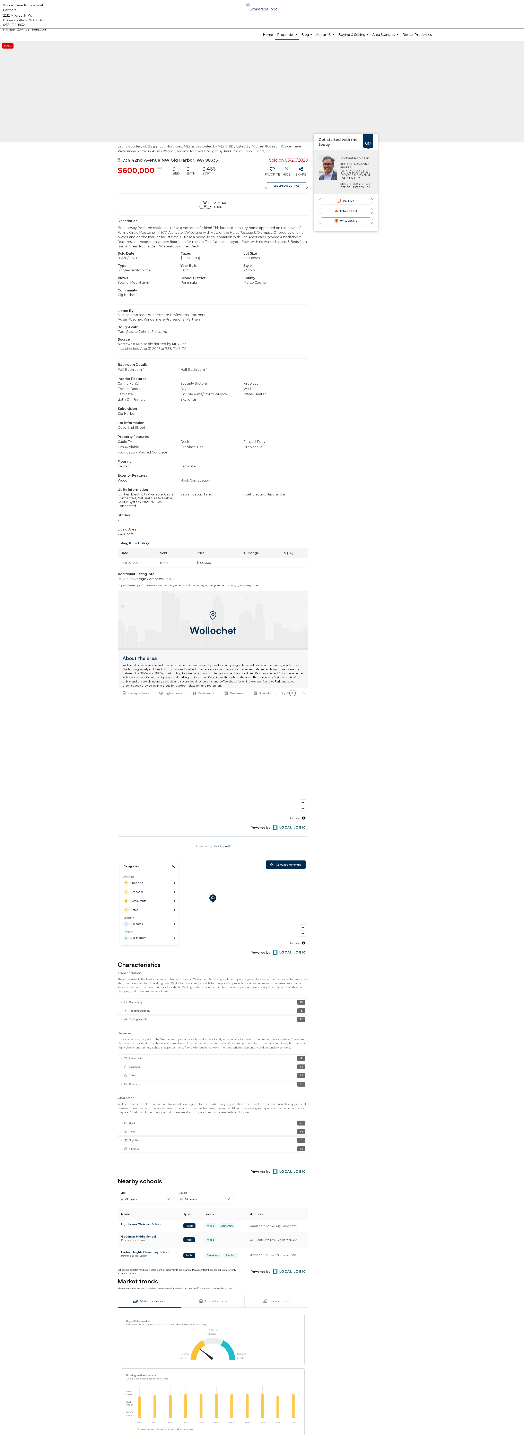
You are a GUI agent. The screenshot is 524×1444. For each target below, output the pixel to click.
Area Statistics (386, 37)
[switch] (272, 173)
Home (268, 35)
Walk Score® (221, 846)
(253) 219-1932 (14, 25)
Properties (287, 36)
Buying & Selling (353, 37)
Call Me (348, 201)
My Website (348, 220)
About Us (325, 37)
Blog (307, 37)
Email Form (348, 211)
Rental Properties (417, 35)
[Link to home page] (262, 9)
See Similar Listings (286, 185)
